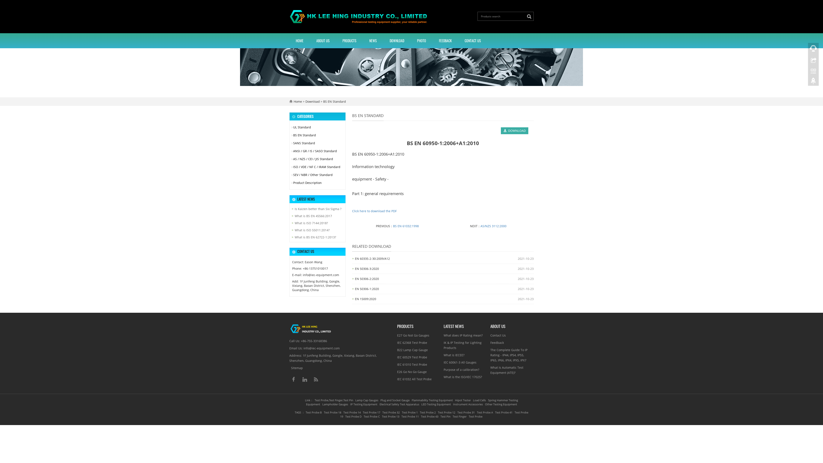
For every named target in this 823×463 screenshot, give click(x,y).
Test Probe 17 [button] (371, 412)
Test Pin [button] (445, 416)
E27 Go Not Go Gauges (413, 335)
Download (397, 40)
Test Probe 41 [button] (503, 412)
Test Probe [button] (475, 416)
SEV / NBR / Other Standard (313, 175)
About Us (323, 40)
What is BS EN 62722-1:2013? (315, 237)
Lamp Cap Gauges (366, 400)
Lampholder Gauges (335, 404)
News (373, 40)
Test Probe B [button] (314, 412)
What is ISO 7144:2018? (311, 223)
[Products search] (530, 17)
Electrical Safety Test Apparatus (399, 404)
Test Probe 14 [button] (352, 412)
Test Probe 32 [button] (391, 412)
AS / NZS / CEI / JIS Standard (313, 159)
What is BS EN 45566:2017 (313, 216)
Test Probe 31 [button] (466, 412)
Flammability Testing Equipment (432, 400)
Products (349, 40)
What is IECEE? (454, 355)
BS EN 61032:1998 (406, 226)
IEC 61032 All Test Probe (414, 379)
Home (299, 40)
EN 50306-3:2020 (367, 269)
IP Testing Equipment (363, 404)
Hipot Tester (463, 400)
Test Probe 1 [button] (410, 412)
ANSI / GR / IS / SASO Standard (315, 151)
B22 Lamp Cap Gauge (412, 350)
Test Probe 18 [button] (332, 412)
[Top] (813, 82)
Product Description (307, 183)
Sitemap (297, 368)
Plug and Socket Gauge (395, 400)
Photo (421, 40)
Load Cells (479, 400)
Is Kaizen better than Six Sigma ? (318, 209)
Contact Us (473, 40)
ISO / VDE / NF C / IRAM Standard (316, 167)
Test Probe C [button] (372, 416)
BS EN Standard (334, 101)
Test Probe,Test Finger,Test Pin (334, 400)
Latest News (454, 326)
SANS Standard (304, 143)
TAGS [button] (298, 412)
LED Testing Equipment (436, 404)
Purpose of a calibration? (461, 370)
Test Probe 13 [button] (390, 416)
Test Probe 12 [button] (446, 412)
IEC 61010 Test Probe (412, 364)
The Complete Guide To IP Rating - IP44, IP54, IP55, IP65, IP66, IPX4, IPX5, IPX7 (508, 355)
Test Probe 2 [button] (428, 412)
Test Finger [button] (460, 416)
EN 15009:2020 (365, 299)
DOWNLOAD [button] (516, 131)
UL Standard (302, 127)
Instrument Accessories (468, 404)
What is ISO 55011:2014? (312, 230)
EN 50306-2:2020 (367, 279)
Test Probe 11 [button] (410, 416)
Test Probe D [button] (353, 416)
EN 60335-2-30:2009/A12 (372, 259)
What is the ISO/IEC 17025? (463, 377)
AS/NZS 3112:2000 (493, 226)
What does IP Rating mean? (463, 335)
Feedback (445, 40)
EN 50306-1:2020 (367, 289)
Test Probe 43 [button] (429, 416)
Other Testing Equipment (501, 404)
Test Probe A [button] (485, 412)
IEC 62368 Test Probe (412, 343)
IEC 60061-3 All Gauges (460, 362)
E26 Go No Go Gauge (412, 372)
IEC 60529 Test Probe (412, 357)
